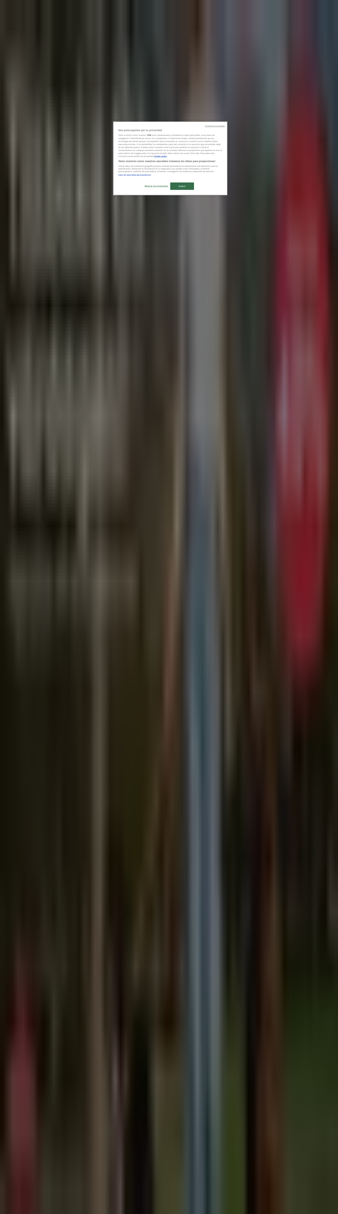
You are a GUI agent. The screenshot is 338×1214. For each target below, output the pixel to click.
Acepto (182, 186)
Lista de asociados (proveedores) (134, 175)
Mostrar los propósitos (156, 186)
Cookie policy (160, 156)
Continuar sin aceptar (215, 126)
